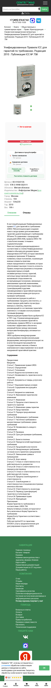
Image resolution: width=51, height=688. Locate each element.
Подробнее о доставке (34, 170)
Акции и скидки (25, 141)
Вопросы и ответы (23, 610)
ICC (14, 226)
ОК (44, 668)
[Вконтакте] (25, 637)
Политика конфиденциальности (29, 594)
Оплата (19, 612)
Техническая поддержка (26, 627)
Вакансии (20, 589)
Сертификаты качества (25, 591)
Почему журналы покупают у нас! (29, 601)
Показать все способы (16, 170)
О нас (18, 579)
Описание (11, 213)
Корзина (19, 555)
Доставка (20, 617)
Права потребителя (24, 620)
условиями (6, 665)
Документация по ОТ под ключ (28, 567)
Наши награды (22, 584)
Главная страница (23, 550)
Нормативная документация (27, 565)
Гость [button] (27, 13)
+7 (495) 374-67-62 (19, 20)
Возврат (19, 615)
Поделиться (26, 144)
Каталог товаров (23, 553)
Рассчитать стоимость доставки (25, 176)
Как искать (20, 625)
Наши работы (21, 570)
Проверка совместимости (26, 622)
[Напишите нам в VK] (38, 20)
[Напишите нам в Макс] (32, 20)
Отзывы (27, 213)
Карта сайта (21, 562)
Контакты (20, 586)
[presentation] (31, 106)
